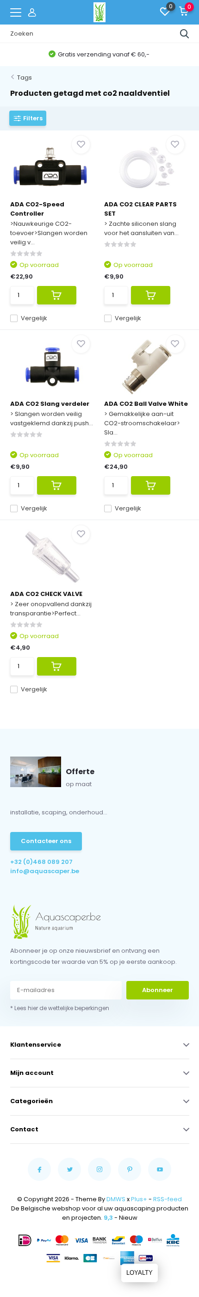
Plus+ (139, 1199)
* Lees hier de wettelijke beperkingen (59, 1008)
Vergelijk (34, 318)
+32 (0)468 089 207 (41, 861)
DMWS (115, 1199)
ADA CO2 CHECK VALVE (46, 594)
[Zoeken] (184, 33)
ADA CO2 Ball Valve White (146, 403)
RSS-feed (167, 1199)
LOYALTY (139, 1272)
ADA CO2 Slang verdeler (49, 403)
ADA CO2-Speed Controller (37, 209)
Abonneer (157, 990)
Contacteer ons (46, 841)
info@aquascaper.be (44, 871)
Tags (24, 77)
